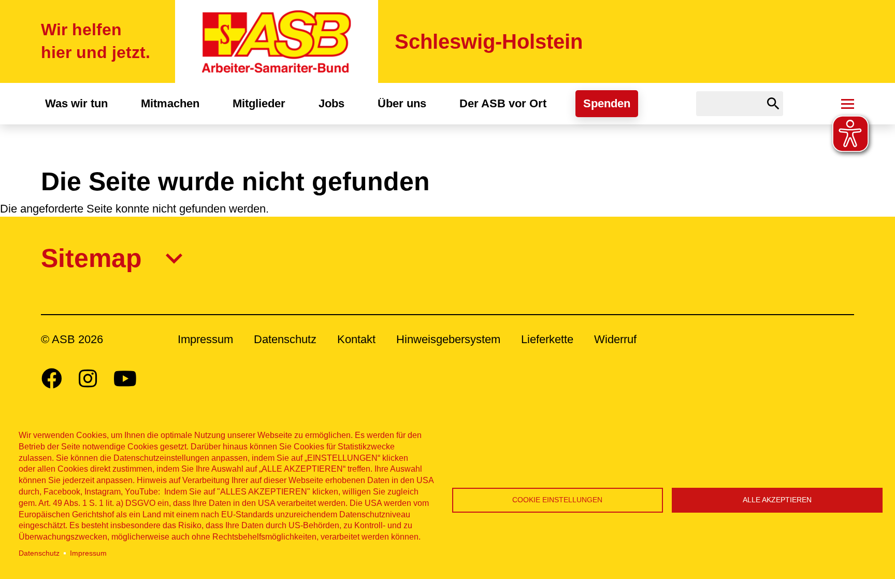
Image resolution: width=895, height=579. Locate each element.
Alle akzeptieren (777, 500)
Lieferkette (547, 339)
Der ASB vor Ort (502, 103)
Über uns (402, 103)
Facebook (51, 378)
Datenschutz (39, 553)
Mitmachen (170, 103)
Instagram (87, 378)
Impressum (88, 553)
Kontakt (356, 339)
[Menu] (847, 103)
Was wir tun (76, 103)
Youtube (125, 378)
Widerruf (615, 339)
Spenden (606, 103)
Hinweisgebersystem (448, 339)
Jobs (331, 103)
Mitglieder (259, 103)
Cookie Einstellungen (557, 500)
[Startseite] (276, 41)
